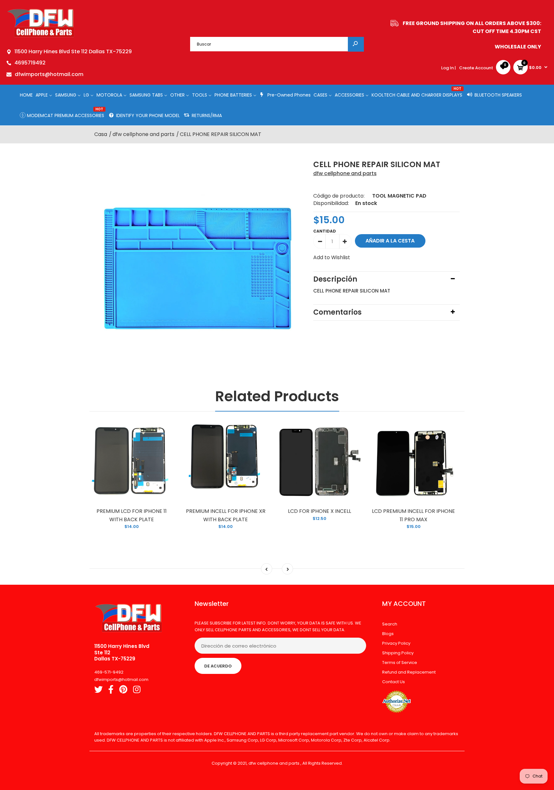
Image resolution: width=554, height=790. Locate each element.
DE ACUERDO (218, 666)
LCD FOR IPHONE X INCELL (319, 511)
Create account (476, 68)
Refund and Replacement (409, 672)
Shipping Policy (398, 653)
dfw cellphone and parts (345, 173)
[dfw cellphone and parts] (40, 36)
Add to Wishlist (331, 257)
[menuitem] (26, 95)
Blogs (388, 634)
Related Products (277, 396)
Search (389, 624)
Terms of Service (399, 662)
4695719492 (30, 62)
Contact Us (393, 682)
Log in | (448, 68)
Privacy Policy (396, 643)
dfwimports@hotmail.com (49, 74)
